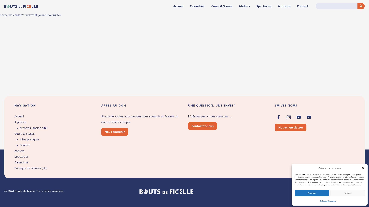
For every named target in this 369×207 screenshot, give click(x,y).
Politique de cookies (328, 201)
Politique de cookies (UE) (30, 168)
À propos (284, 6)
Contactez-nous (202, 126)
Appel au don (113, 105)
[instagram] (288, 117)
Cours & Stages (221, 6)
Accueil (178, 6)
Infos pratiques (29, 139)
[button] (363, 168)
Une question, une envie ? (212, 105)
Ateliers (244, 6)
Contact (302, 6)
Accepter (312, 193)
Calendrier (197, 6)
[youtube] (298, 117)
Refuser (347, 193)
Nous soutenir (115, 132)
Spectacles (264, 6)
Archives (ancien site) (33, 128)
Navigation (25, 105)
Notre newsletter (290, 127)
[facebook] (278, 117)
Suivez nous (286, 105)
